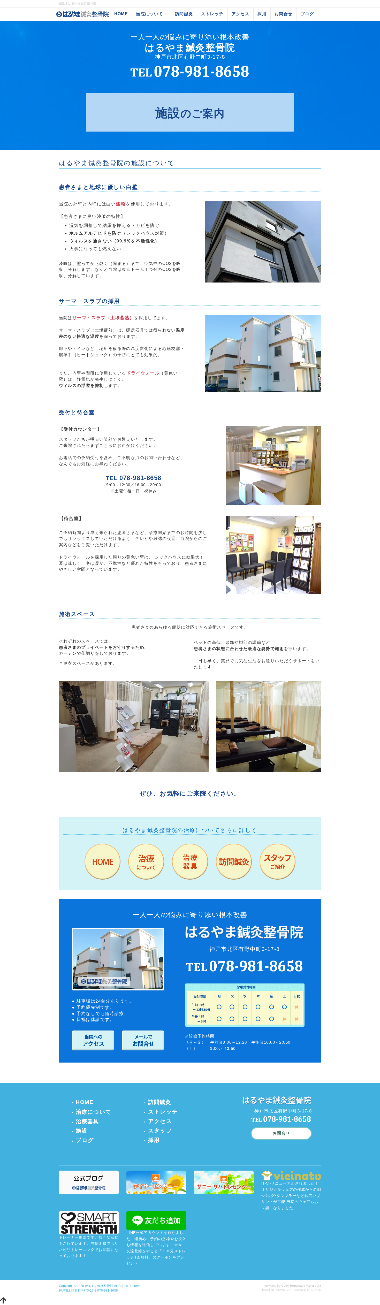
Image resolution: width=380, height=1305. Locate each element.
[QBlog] (89, 1182)
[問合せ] (143, 1040)
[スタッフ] (277, 861)
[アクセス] (93, 1040)
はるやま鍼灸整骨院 (99, 1286)
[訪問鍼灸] (234, 861)
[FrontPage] (102, 861)
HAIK (318, 1289)
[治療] (146, 861)
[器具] (190, 861)
